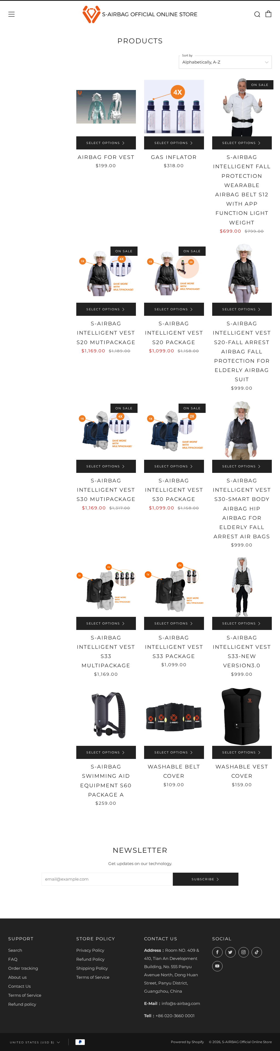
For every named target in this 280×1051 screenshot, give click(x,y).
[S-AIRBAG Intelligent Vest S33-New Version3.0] (242, 587)
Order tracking (23, 968)
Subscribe (203, 879)
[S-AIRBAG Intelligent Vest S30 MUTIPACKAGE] (106, 430)
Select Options (103, 143)
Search (15, 950)
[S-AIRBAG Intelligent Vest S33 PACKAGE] (174, 587)
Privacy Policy (90, 950)
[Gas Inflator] (174, 107)
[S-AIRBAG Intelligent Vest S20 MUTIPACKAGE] (106, 273)
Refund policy (22, 1004)
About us (17, 977)
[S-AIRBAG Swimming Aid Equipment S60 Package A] (106, 716)
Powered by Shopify (187, 1042)
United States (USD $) (32, 1042)
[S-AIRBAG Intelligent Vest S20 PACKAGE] (174, 273)
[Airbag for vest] (106, 107)
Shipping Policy (92, 968)
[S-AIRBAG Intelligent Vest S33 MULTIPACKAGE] (106, 587)
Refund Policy (90, 959)
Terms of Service (24, 995)
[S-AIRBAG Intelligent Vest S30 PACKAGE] (174, 430)
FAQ (13, 959)
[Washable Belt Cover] (174, 716)
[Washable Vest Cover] (242, 716)
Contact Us (19, 986)
